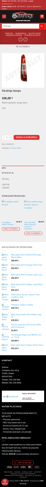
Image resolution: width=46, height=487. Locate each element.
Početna (9, 33)
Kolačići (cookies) (33, 475)
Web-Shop (8, 472)
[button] (4, 16)
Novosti (23, 477)
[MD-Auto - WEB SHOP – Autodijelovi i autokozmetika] (23, 16)
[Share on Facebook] (9, 154)
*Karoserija (20, 33)
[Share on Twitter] (13, 154)
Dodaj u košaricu (26, 137)
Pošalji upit (27, 472)
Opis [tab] (4, 168)
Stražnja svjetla (32, 35)
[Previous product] (25, 39)
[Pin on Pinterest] (22, 154)
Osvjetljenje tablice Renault (7, 223)
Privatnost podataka (14, 475)
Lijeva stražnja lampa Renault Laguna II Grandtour (29, 225)
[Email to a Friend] (17, 154)
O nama (17, 472)
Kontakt (37, 472)
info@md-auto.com (7, 3)
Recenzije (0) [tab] (7, 173)
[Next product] (20, 39)
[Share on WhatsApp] (4, 154)
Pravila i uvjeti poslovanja (23, 474)
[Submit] (41, 26)
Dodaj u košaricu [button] (11, 229)
